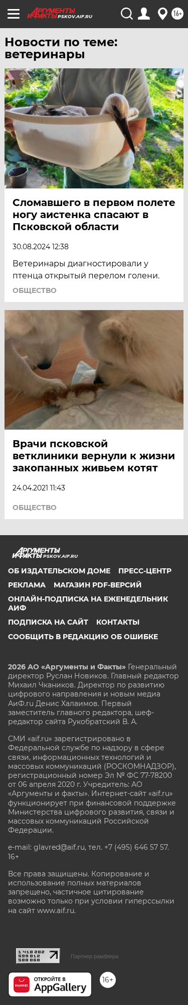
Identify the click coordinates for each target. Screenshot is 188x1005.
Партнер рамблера (94, 956)
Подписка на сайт (48, 622)
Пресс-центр (144, 570)
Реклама (27, 584)
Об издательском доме (59, 570)
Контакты (117, 622)
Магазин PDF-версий (98, 584)
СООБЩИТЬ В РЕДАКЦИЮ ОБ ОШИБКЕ (83, 636)
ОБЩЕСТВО (35, 290)
